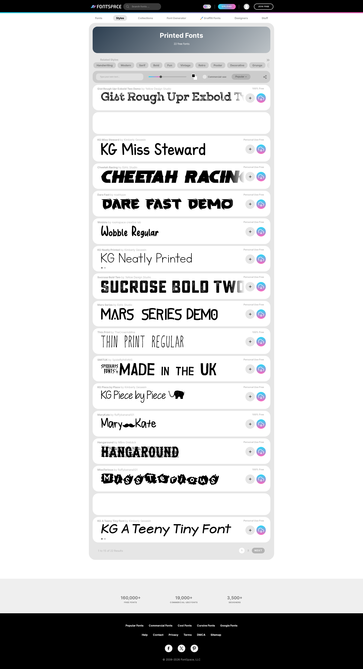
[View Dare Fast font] (167, 204)
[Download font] (261, 98)
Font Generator (176, 18)
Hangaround (105, 442)
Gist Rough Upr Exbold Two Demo (119, 88)
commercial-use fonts (184, 602)
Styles (120, 18)
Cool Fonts (185, 625)
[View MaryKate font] (128, 424)
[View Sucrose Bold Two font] (195, 286)
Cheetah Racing (107, 167)
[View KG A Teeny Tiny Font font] (166, 530)
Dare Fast (103, 194)
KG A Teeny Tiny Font (110, 520)
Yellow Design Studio (158, 88)
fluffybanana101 (124, 414)
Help (145, 634)
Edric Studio (129, 167)
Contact (158, 634)
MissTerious (105, 469)
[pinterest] (194, 648)
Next (258, 550)
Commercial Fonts (160, 625)
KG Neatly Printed (108, 249)
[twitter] (181, 648)
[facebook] (168, 648)
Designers (241, 18)
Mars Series (105, 304)
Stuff (265, 18)
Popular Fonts (134, 625)
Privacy (173, 634)
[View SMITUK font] (158, 369)
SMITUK (102, 359)
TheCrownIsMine (125, 332)
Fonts (98, 18)
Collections (145, 18)
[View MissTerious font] (160, 479)
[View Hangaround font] (140, 452)
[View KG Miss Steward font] (153, 149)
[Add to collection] (250, 98)
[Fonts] (106, 6)
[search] (142, 6)
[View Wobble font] (129, 232)
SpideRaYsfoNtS (122, 359)
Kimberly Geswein (135, 139)
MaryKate (103, 414)
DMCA (201, 634)
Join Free (263, 6)
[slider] (161, 77)
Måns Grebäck (127, 442)
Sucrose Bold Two (109, 277)
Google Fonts (228, 625)
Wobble (102, 222)
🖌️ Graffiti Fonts (210, 18)
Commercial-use (217, 76)
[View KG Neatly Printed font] (146, 259)
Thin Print (103, 332)
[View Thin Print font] (142, 341)
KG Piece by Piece (108, 387)
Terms (188, 634)
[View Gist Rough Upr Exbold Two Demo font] (195, 98)
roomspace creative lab (126, 222)
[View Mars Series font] (159, 314)
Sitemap (216, 634)
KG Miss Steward (108, 139)
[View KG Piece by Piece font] (143, 396)
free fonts (130, 602)
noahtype (120, 194)
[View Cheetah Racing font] (195, 177)
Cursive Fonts (206, 625)
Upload (227, 6)
